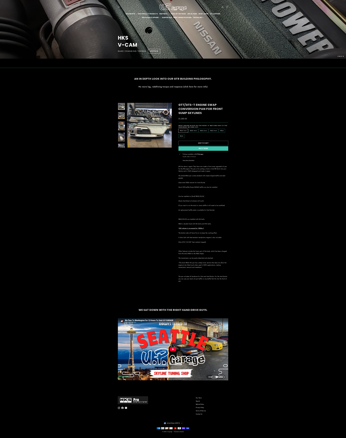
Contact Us (199, 414)
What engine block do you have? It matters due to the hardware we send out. (202, 126)
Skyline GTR (130, 14)
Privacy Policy (200, 408)
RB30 (181, 136)
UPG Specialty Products (148, 14)
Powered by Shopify (179, 431)
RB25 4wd (213, 131)
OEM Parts (163, 14)
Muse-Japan (203, 14)
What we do (125, 51)
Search (198, 401)
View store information (188, 160)
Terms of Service (201, 411)
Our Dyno (199, 398)
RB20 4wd (193, 131)
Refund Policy (200, 404)
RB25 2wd (203, 131)
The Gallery (198, 17)
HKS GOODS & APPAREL (150, 17)
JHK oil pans (192, 14)
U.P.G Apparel (215, 14)
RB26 (222, 131)
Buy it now (203, 148)
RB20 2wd (183, 131)
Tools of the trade (178, 14)
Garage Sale (167, 17)
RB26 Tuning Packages (182, 17)
